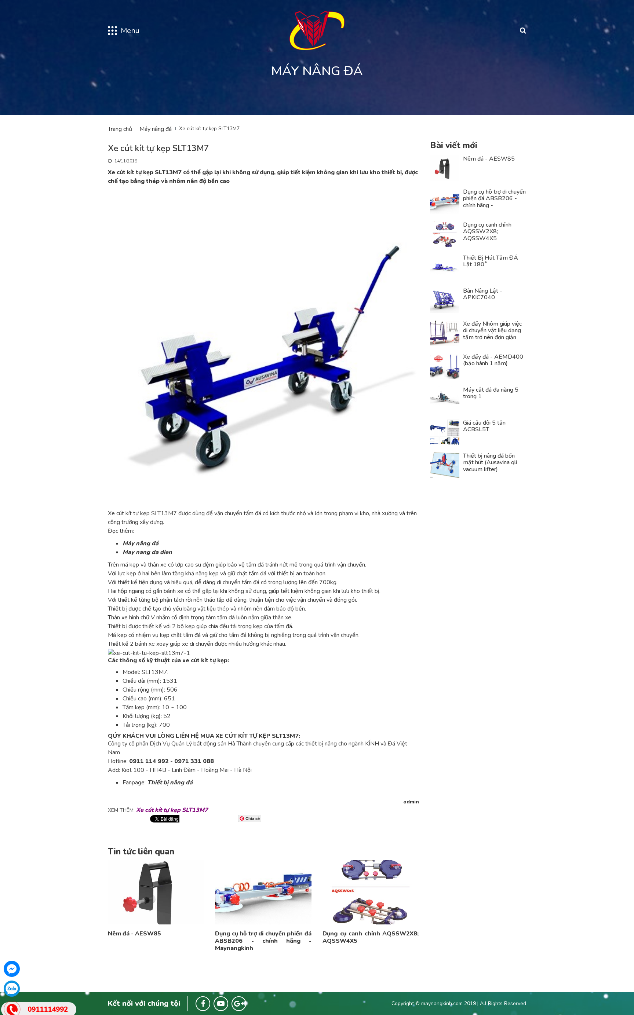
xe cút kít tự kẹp (204, 660)
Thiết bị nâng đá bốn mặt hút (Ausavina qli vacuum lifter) (490, 462)
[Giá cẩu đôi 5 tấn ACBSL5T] (445, 432)
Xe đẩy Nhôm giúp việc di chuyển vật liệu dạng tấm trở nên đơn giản (492, 330)
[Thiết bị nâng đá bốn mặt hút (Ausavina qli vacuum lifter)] (445, 465)
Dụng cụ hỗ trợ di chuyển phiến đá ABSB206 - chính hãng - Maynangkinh (263, 941)
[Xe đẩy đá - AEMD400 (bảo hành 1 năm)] (445, 366)
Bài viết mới (453, 145)
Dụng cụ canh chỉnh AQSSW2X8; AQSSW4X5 (371, 937)
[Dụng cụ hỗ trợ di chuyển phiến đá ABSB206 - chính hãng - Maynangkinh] (263, 892)
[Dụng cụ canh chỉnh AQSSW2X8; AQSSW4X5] (371, 892)
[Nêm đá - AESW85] (156, 892)
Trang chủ (120, 129)
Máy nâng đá (155, 129)
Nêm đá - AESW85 (134, 933)
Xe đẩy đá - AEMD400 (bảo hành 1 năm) (493, 360)
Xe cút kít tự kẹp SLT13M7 (172, 810)
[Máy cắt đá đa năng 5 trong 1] (445, 399)
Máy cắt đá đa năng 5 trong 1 (490, 393)
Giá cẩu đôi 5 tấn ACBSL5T (484, 426)
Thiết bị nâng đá (170, 782)
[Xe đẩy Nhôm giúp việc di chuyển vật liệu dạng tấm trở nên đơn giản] (445, 333)
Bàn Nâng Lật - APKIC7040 (482, 294)
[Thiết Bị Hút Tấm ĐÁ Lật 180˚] (445, 267)
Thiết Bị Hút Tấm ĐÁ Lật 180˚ (490, 261)
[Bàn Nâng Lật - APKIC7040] (445, 300)
